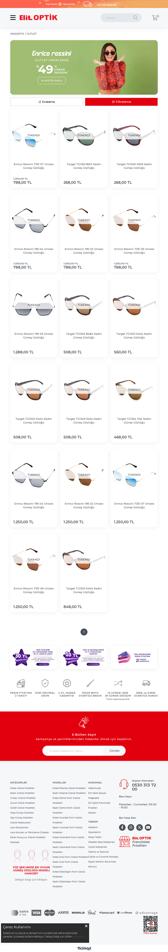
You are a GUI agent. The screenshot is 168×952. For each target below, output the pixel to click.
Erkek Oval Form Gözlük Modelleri (70, 857)
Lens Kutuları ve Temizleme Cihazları (29, 832)
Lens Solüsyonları (19, 827)
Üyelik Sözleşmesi (97, 847)
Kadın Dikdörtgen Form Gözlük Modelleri (69, 884)
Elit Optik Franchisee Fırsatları (99, 805)
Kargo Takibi (94, 837)
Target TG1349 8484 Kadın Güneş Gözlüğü (84, 335)
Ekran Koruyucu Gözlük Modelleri (27, 837)
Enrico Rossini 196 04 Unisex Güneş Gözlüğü (33, 250)
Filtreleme (123, 102)
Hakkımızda (94, 788)
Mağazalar (93, 798)
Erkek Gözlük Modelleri (22, 788)
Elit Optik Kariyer (97, 793)
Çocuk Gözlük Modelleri (22, 803)
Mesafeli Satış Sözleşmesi (101, 842)
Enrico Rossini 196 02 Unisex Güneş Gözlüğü (84, 250)
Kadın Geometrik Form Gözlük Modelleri (68, 849)
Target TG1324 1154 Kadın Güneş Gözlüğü (134, 420)
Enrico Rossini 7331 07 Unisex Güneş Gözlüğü (34, 165)
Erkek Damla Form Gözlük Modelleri (66, 800)
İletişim (92, 812)
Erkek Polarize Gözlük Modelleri (69, 788)
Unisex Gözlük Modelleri (23, 798)
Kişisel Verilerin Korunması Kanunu (102, 864)
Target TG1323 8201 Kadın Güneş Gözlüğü (84, 165)
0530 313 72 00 (144, 787)
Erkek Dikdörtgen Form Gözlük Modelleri (69, 874)
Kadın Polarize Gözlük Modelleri (69, 793)
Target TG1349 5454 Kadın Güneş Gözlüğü (84, 420)
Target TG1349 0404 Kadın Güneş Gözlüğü (34, 420)
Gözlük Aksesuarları (20, 822)
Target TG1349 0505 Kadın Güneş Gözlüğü (134, 165)
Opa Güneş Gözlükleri (21, 817)
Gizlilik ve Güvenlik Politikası (103, 857)
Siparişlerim (94, 832)
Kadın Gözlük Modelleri (22, 793)
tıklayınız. (78, 936)
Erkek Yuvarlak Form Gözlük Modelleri (67, 820)
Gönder (115, 750)
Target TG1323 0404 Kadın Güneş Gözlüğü (134, 335)
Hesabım (93, 827)
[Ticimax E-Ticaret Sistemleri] (84, 949)
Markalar (14, 842)
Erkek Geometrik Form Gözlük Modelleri (68, 840)
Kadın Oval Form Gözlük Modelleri (65, 864)
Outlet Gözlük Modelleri (22, 808)
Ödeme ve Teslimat (98, 852)
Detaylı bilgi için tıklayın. (31, 879)
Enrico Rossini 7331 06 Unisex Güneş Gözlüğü (134, 250)
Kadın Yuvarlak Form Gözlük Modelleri (67, 830)
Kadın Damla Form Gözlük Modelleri (66, 810)
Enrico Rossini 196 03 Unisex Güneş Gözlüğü (34, 335)
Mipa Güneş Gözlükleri (22, 812)
